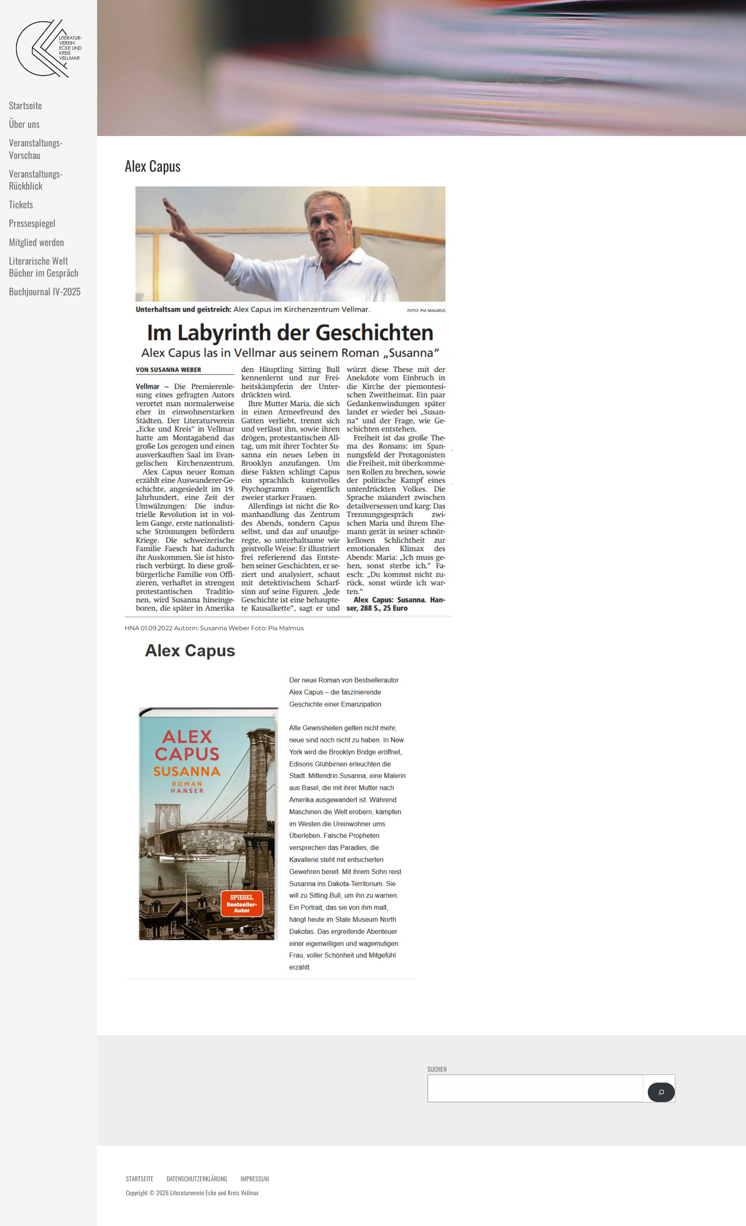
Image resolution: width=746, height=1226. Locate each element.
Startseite (25, 105)
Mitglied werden (36, 242)
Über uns (24, 124)
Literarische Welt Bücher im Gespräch (43, 266)
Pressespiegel (32, 223)
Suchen (436, 1069)
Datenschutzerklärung (197, 1178)
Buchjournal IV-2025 (44, 291)
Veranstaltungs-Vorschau (36, 148)
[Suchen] (661, 1092)
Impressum (255, 1178)
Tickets (21, 204)
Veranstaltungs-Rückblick (36, 179)
